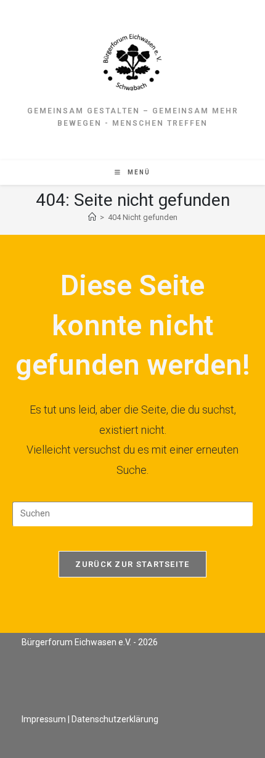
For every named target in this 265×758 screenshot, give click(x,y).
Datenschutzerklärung (114, 719)
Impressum (44, 719)
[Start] (92, 217)
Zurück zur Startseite (132, 564)
